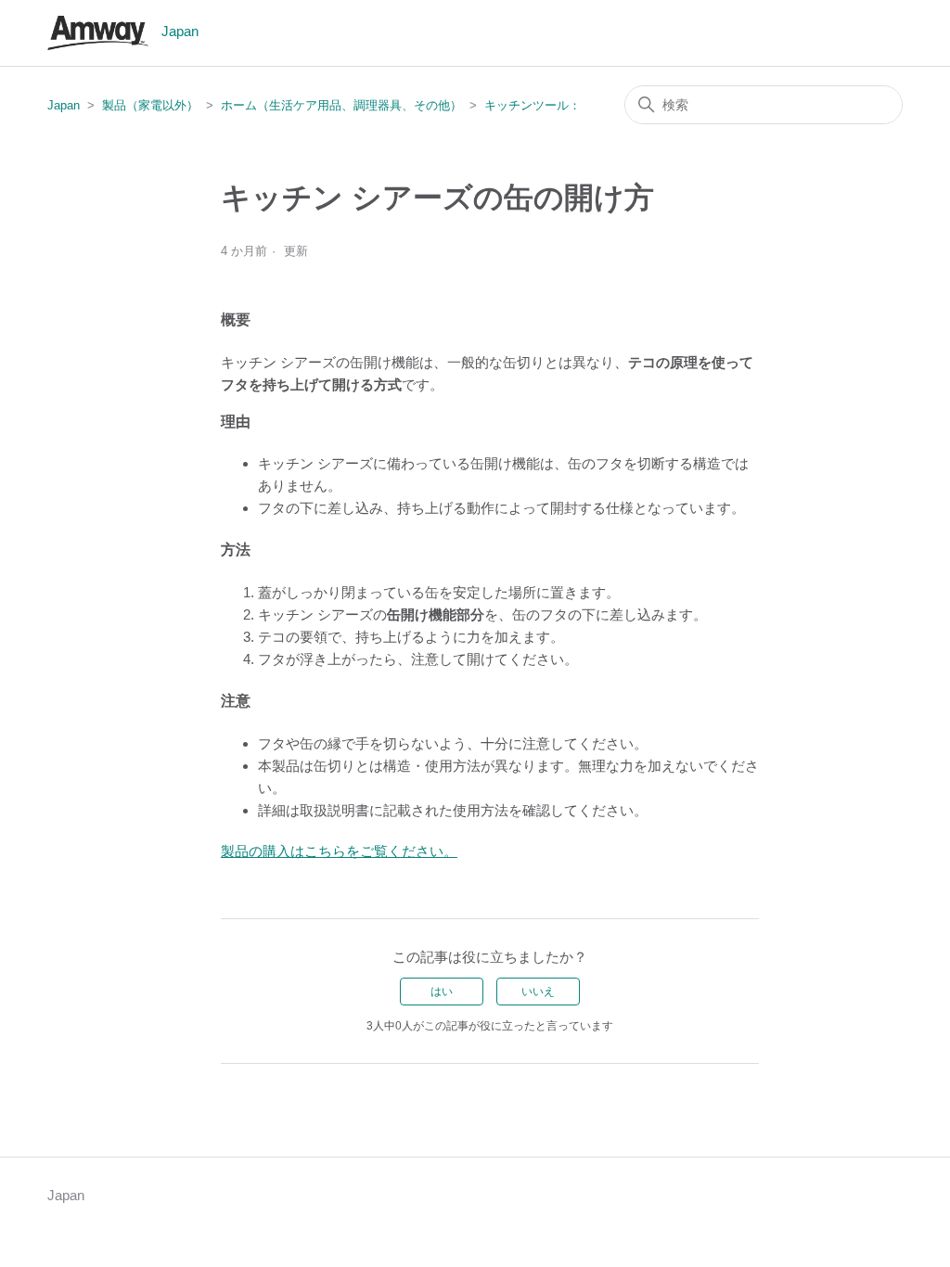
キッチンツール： (532, 105)
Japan (63, 105)
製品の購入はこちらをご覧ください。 (339, 851)
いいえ (538, 991)
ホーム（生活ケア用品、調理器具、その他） (341, 105)
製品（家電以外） (150, 105)
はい (441, 991)
